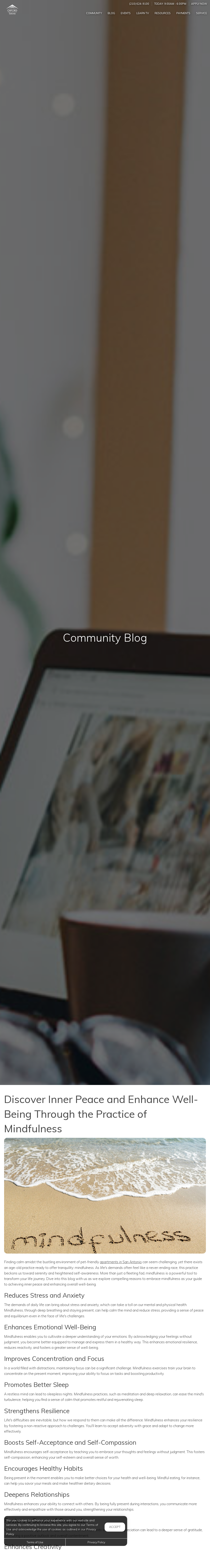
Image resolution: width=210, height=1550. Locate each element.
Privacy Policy (96, 1542)
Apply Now (199, 3)
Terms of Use (34, 1542)
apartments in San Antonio (121, 1262)
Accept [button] (115, 1527)
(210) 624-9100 (139, 3)
